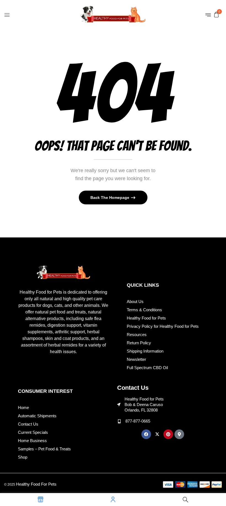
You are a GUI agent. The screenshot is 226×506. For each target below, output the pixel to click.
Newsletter (136, 359)
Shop (22, 457)
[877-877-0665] (119, 421)
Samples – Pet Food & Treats (44, 449)
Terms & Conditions (144, 309)
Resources (137, 334)
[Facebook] (146, 434)
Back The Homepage (110, 197)
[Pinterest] (168, 434)
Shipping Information (145, 351)
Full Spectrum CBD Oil (147, 367)
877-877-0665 (137, 421)
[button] (216, 14)
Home (23, 407)
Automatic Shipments (37, 415)
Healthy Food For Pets (36, 484)
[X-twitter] (157, 434)
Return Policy (139, 342)
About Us (135, 301)
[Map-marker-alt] (179, 434)
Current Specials (33, 432)
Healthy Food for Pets (146, 318)
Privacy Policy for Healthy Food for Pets (163, 326)
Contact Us (28, 424)
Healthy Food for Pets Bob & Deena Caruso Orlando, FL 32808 (144, 404)
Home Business (32, 440)
